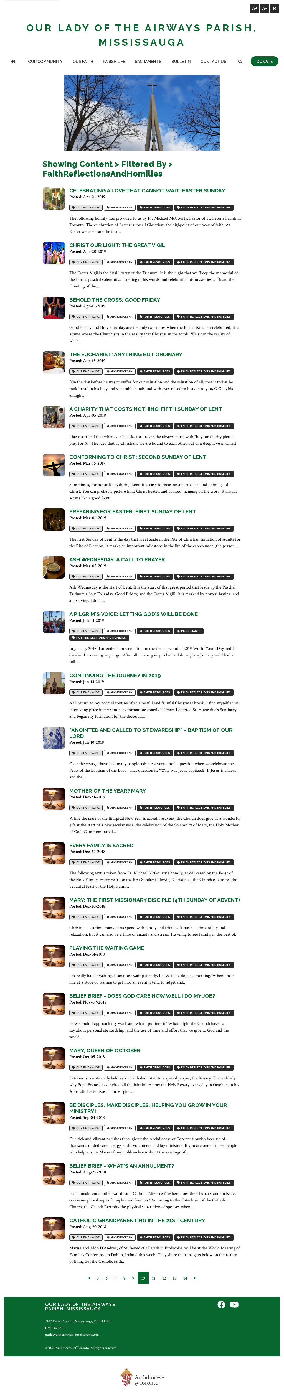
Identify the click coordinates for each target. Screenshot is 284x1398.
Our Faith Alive (87, 207)
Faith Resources (156, 207)
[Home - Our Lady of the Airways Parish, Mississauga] (13, 62)
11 (153, 1278)
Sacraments (148, 61)
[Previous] (89, 1278)
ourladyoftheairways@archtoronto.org (72, 1334)
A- (264, 8)
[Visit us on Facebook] (221, 1305)
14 (185, 1278)
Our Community (45, 61)
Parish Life (114, 61)
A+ (254, 8)
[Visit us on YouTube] (234, 1305)
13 (174, 1278)
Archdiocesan (121, 207)
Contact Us (213, 61)
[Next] (195, 1278)
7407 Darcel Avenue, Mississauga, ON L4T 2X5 (78, 1321)
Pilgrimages (190, 631)
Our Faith (83, 61)
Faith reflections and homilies (205, 207)
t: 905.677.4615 (55, 1328)
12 (164, 1278)
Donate (265, 61)
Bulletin (181, 61)
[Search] (240, 62)
